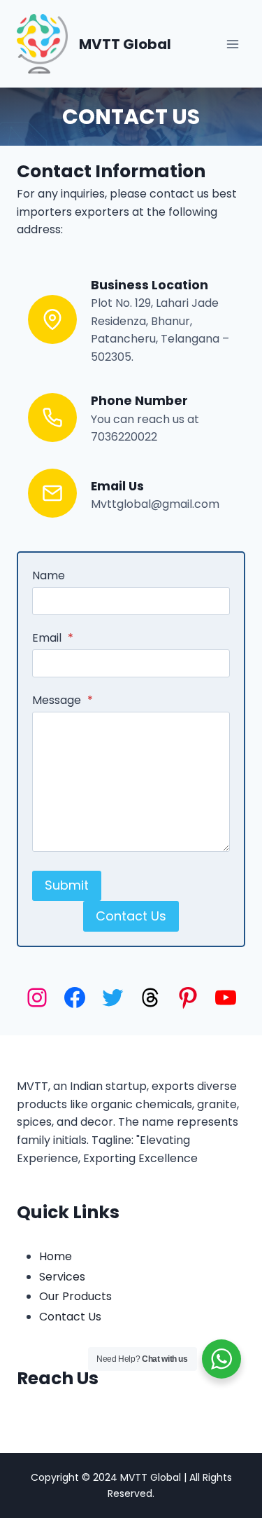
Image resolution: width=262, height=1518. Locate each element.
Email (52, 638)
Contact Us (131, 117)
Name (48, 575)
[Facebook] (74, 997)
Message (62, 700)
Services (62, 1277)
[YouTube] (225, 997)
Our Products (75, 1296)
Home (55, 1256)
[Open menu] (232, 44)
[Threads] (150, 997)
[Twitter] (112, 997)
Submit (67, 885)
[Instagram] (37, 997)
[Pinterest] (188, 997)
